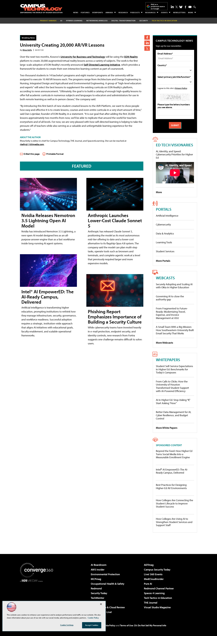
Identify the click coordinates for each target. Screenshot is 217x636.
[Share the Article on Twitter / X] (147, 48)
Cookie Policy (108, 625)
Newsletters (179, 12)
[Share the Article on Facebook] (147, 37)
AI (61, 20)
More (190, 12)
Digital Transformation (123, 20)
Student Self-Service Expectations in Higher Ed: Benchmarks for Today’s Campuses (174, 369)
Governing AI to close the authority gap (170, 298)
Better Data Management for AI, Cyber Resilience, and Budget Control (173, 415)
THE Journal (150, 602)
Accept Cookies (91, 625)
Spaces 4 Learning (154, 593)
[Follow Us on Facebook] (185, 7)
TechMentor (97, 598)
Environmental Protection (105, 574)
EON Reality (131, 56)
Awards (109, 12)
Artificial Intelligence (167, 215)
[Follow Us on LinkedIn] (172, 6)
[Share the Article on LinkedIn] (147, 43)
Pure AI (148, 583)
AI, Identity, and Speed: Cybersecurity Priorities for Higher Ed (174, 154)
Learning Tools (164, 242)
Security (143, 20)
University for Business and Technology (83, 56)
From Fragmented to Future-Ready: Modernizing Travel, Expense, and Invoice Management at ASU (172, 313)
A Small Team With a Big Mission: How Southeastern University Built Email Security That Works (175, 330)
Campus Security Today (157, 569)
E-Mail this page (32, 153)
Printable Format (55, 153)
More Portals (163, 260)
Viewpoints (97, 12)
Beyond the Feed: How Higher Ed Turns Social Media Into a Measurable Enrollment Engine (174, 454)
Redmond (96, 588)
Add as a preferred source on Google (158, 6)
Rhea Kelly (27, 50)
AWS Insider (97, 569)
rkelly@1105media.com (32, 144)
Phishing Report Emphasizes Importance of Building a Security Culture (115, 316)
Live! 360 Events (153, 574)
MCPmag (96, 579)
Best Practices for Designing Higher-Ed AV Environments (171, 486)
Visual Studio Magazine (157, 607)
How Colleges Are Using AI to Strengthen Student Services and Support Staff (174, 522)
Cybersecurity (163, 224)
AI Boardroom (98, 565)
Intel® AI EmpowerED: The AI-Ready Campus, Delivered (47, 297)
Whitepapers (168, 359)
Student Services (165, 251)
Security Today (99, 593)
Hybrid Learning (74, 20)
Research (123, 12)
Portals (163, 209)
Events (164, 12)
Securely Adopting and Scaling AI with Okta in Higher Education (174, 286)
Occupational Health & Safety (107, 583)
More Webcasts (164, 342)
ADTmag (149, 565)
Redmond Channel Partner (159, 588)
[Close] (101, 604)
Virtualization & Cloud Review (108, 607)
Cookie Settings (67, 625)
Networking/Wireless (97, 20)
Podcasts (135, 12)
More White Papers (166, 427)
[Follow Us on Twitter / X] (176, 7)
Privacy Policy (181, 88)
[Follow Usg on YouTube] (190, 6)
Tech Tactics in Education (158, 598)
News (75, 12)
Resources (150, 12)
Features (85, 12)
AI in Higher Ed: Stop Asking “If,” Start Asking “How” (173, 401)
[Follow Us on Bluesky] (180, 6)
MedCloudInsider (154, 579)
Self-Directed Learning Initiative (102, 64)
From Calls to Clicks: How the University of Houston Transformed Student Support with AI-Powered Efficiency (172, 386)
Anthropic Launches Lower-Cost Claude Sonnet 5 (115, 220)
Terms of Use (126, 625)
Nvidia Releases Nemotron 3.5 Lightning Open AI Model (48, 220)
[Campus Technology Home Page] (41, 8)
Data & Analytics (165, 233)
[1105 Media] (37, 597)
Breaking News (28, 37)
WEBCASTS (165, 277)
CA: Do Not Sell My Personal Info (150, 625)
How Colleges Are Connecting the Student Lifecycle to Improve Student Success (174, 503)
